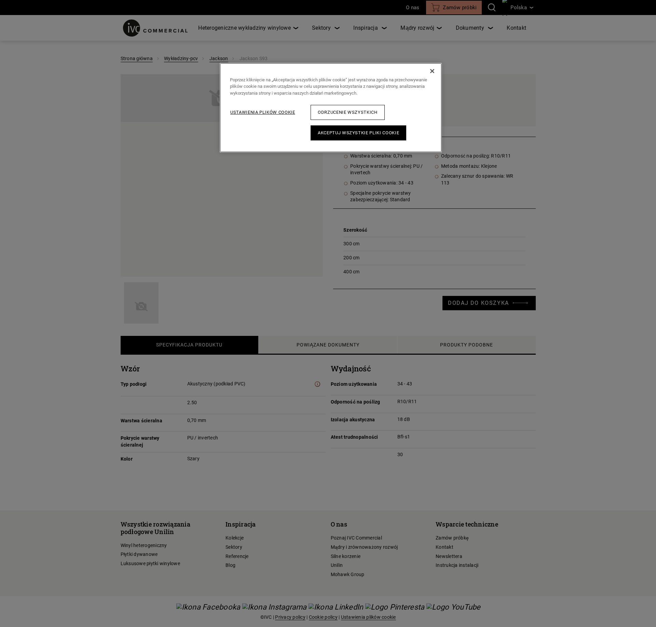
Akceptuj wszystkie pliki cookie (358, 132)
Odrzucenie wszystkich (348, 112)
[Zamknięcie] (432, 71)
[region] (331, 108)
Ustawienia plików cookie (262, 112)
